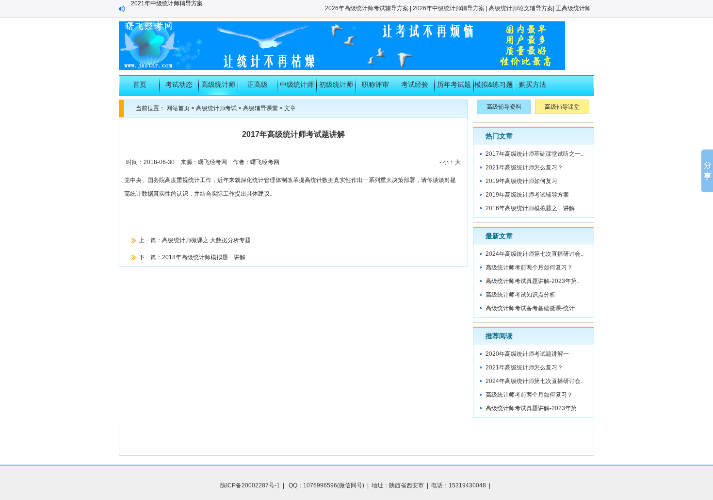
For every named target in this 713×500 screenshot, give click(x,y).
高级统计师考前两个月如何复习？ (529, 267)
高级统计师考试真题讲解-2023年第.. (533, 281)
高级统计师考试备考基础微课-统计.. (532, 308)
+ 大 (455, 162)
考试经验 (414, 84)
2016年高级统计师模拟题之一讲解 (530, 208)
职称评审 (375, 84)
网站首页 (178, 108)
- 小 (444, 162)
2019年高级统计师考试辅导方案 (527, 194)
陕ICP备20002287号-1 (250, 485)
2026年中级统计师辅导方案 (449, 8)
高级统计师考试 (218, 88)
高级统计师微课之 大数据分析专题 (206, 240)
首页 (139, 84)
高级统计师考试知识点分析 (520, 294)
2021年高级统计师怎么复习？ (524, 167)
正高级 (257, 84)
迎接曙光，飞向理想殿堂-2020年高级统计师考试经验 (200, 8)
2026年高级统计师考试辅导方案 (366, 8)
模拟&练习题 (493, 84)
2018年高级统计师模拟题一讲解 (203, 257)
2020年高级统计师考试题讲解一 (527, 353)
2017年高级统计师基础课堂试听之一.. (534, 153)
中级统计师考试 (297, 88)
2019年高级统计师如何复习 (521, 181)
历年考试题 (454, 84)
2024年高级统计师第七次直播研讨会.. (534, 253)
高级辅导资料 (503, 106)
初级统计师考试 (336, 88)
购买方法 (532, 84)
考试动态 (179, 84)
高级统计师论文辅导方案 (521, 8)
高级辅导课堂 (260, 108)
